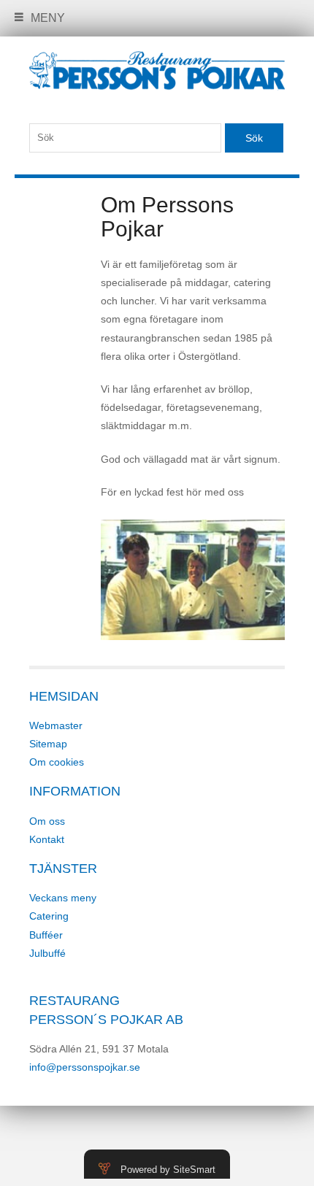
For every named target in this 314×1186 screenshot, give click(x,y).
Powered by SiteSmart (167, 1169)
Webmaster (56, 725)
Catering (49, 916)
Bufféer (46, 935)
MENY (48, 18)
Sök (254, 138)
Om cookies (56, 762)
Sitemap (48, 744)
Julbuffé (47, 953)
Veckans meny (62, 898)
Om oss (47, 821)
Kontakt (46, 839)
